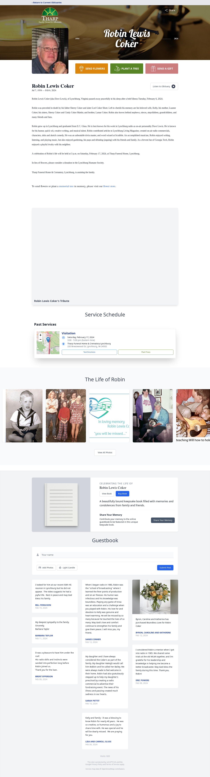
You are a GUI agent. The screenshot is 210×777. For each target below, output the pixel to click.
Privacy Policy (97, 764)
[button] (48, 340)
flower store (109, 186)
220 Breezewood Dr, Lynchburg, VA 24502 (87, 346)
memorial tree (66, 186)
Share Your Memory (162, 520)
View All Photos (105, 452)
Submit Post (165, 567)
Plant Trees (145, 352)
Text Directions (89, 352)
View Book (107, 493)
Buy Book (122, 493)
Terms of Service (112, 764)
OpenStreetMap (108, 769)
